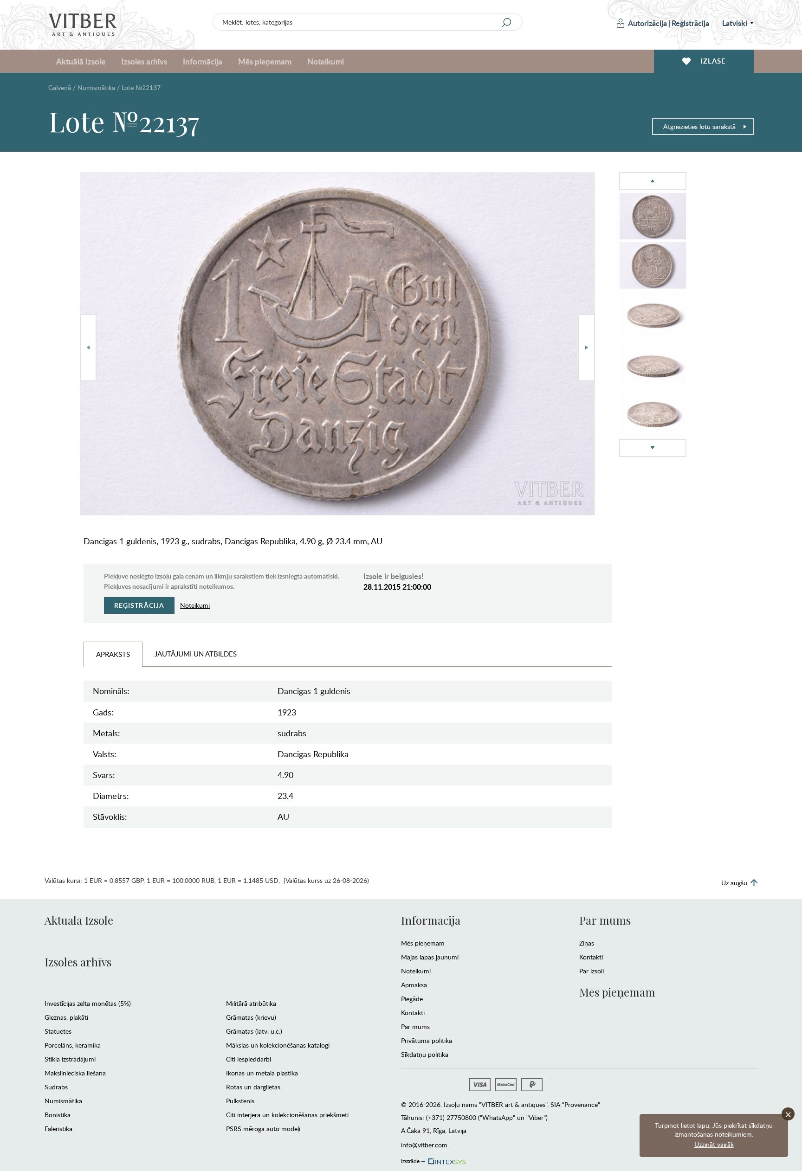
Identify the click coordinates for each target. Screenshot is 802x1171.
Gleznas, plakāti (66, 1017)
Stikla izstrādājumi (70, 1059)
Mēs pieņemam (423, 943)
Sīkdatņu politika (424, 1054)
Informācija (430, 920)
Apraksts (113, 654)
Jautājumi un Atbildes (196, 653)
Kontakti (413, 1012)
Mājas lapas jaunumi (430, 956)
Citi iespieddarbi (248, 1059)
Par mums (415, 1026)
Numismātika (96, 87)
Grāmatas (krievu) (251, 1017)
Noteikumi (325, 61)
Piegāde (412, 998)
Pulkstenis (240, 1100)
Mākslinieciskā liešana (75, 1072)
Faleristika (58, 1128)
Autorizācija (647, 23)
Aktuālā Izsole (79, 920)
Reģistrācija (690, 23)
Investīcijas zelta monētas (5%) (88, 1003)
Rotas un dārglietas (253, 1086)
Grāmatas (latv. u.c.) (254, 1031)
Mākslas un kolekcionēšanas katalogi (278, 1045)
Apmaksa (414, 984)
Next (586, 347)
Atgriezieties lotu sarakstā (699, 126)
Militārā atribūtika (251, 1003)
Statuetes (58, 1031)
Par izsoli (591, 970)
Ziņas (586, 943)
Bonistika (58, 1114)
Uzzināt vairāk (714, 1144)
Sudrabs (56, 1086)
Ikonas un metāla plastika (262, 1072)
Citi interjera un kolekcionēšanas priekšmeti (287, 1114)
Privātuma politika (426, 1040)
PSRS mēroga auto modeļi (263, 1128)
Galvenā (59, 87)
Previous (88, 347)
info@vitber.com (424, 1144)
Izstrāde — (413, 1159)
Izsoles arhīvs (78, 961)
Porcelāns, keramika (73, 1045)
